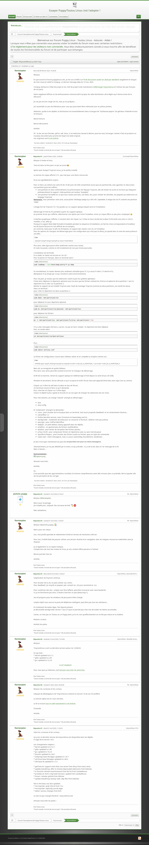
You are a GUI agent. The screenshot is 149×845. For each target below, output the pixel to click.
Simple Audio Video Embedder (74, 843)
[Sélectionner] (43, 262)
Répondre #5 (37, 639)
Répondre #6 (37, 685)
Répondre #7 (37, 728)
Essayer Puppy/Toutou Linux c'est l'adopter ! (74, 10)
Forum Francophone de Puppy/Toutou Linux (33, 34)
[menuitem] (135, 56)
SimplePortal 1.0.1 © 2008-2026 (36, 838)
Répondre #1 (37, 156)
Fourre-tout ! (57, 34)
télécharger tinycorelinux (104, 87)
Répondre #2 (37, 494)
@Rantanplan (45, 498)
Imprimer (135, 56)
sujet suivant (134, 62)
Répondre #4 (37, 574)
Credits (25, 838)
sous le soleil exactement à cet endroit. (60, 703)
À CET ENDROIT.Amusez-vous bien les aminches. (72, 667)
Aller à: (121, 825)
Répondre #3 (37, 521)
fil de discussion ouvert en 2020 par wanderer (101, 79)
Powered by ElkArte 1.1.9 (15, 838)
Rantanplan (20, 70)
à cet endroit (53, 138)
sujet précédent (122, 62)
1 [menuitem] (12, 57)
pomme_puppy (20, 494)
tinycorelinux (71, 34)
